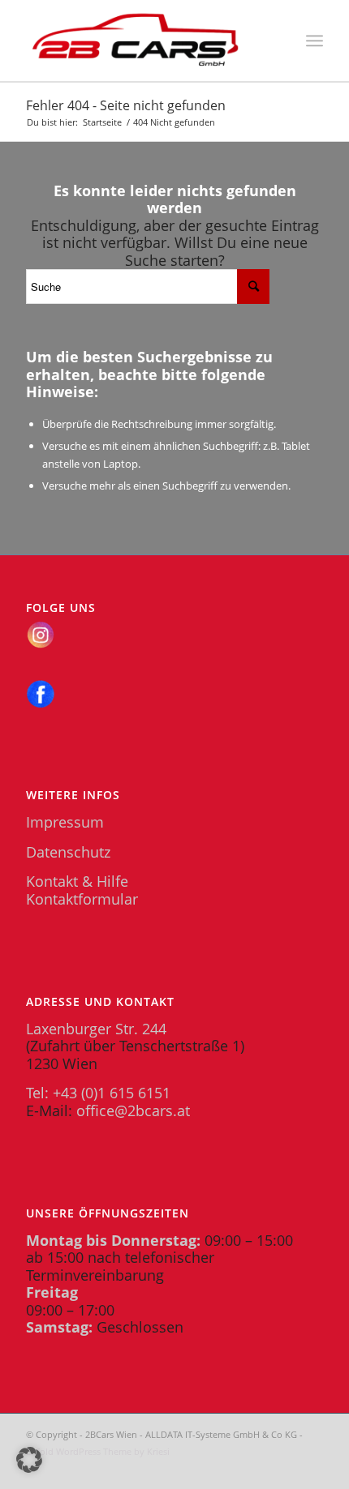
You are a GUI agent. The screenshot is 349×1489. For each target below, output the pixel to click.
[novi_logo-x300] (144, 40)
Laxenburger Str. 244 (96, 1028)
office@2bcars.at (133, 1110)
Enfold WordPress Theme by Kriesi (98, 1451)
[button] (29, 1460)
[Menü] (314, 40)
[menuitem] (314, 40)
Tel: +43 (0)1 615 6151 (98, 1092)
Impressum (65, 822)
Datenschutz (68, 852)
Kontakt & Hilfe (77, 881)
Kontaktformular (82, 899)
